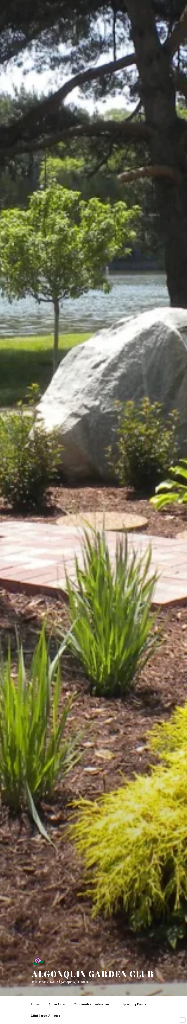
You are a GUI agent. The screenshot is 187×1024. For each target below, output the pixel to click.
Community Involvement (91, 1004)
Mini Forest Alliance (45, 1015)
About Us (55, 1004)
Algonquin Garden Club (93, 974)
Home (35, 1004)
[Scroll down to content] (162, 1004)
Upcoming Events (133, 1004)
